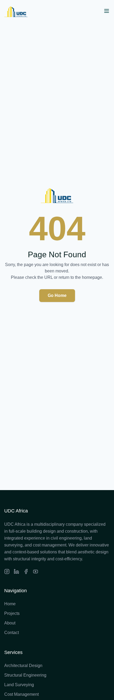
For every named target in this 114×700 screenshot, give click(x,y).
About (9, 623)
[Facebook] (26, 571)
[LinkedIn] (16, 571)
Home (10, 604)
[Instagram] (7, 571)
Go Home (57, 295)
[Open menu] (106, 11)
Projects (12, 613)
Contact (11, 632)
